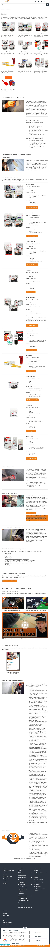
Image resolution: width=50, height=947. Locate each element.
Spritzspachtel (42, 51)
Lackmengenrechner (22, 889)
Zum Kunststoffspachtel (32, 264)
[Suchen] (47, 4)
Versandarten (5, 917)
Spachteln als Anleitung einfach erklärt (34, 138)
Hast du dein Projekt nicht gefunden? (39, 889)
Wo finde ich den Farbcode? (24, 907)
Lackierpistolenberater (23, 898)
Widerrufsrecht (6, 927)
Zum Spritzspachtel (31, 349)
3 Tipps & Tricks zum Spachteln (35, 144)
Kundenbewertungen (38, 879)
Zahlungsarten (6, 915)
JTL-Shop (43, 945)
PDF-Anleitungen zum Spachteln (35, 141)
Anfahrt (4, 880)
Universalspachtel (8, 33)
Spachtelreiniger (8, 557)
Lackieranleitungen (22, 886)
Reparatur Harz (41, 69)
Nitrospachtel (8, 69)
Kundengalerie (37, 884)
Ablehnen (38, 940)
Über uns (4, 874)
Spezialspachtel (25, 69)
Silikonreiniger (8, 565)
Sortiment (36, 870)
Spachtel (7, 563)
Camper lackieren (22, 875)
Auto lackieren (21, 872)
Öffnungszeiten (6, 878)
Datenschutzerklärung (14, 943)
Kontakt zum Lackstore (7, 876)
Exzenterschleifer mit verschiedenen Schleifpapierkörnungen (18, 560)
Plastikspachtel (8, 553)
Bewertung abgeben (5, 945)
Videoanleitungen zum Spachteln (36, 140)
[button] (35, 1)
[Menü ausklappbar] (3, 1)
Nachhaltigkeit (37, 875)
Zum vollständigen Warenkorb (10, 580)
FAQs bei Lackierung (38, 882)
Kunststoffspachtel (42, 33)
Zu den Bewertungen (5, 943)
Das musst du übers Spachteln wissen (34, 122)
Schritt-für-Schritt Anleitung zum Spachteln (38, 143)
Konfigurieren (38, 936)
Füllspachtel (8, 51)
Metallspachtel (8, 555)
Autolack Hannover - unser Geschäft (8, 871)
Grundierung (7, 564)
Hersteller (36, 877)
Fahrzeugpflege (21, 882)
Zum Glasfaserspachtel (32, 236)
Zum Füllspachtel (30, 292)
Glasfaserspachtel (25, 33)
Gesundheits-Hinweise (7, 924)
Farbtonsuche (21, 902)
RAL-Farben (20, 905)
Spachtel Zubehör (8, 87)
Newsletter (5, 913)
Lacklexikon (20, 891)
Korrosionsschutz (21, 884)
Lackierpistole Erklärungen (23, 900)
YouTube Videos (37, 886)
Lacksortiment (21, 893)
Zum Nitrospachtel (31, 371)
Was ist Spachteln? (33, 125)
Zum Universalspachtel (32, 207)
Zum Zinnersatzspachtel (32, 399)
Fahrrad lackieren (22, 879)
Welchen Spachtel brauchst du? (35, 126)
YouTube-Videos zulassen (13, 606)
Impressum (5, 883)
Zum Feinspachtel (31, 431)
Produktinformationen (38, 872)
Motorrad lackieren (22, 877)
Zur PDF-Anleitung (31, 512)
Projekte (20, 870)
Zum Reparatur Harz (31, 458)
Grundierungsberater (22, 895)
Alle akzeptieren (38, 932)
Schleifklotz (7, 561)
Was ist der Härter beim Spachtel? (36, 129)
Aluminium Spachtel (25, 51)
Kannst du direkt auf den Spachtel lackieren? (38, 130)
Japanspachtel (8, 556)
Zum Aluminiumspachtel (32, 325)
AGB (3, 920)
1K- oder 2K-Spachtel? (33, 127)
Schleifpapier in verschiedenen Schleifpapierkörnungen (17, 559)
